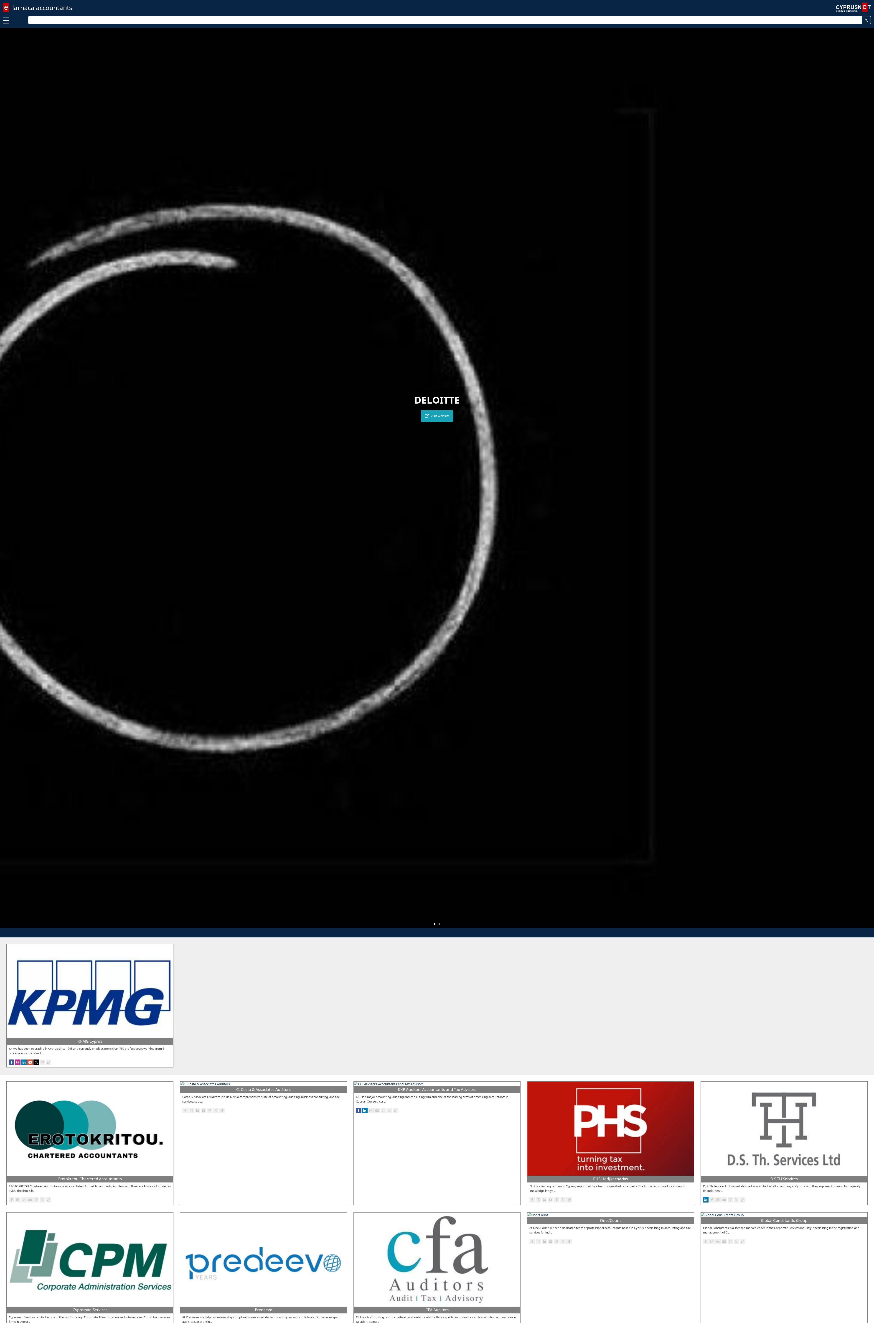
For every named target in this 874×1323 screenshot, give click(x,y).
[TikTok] (48, 1062)
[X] (36, 1062)
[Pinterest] (42, 1062)
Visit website (440, 416)
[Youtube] (30, 1062)
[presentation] (7, 481)
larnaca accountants (42, 7)
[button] (434, 924)
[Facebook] (11, 1062)
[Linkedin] (24, 1062)
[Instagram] (17, 1062)
